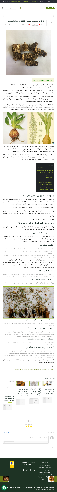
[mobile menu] (20, 8)
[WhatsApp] (34, 471)
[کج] (7, 442)
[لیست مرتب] (11, 442)
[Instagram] (26, 471)
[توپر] (5, 442)
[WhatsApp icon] (9, 2)
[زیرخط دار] (9, 442)
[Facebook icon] (7, 2)
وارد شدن (5, 432)
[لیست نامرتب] (13, 442)
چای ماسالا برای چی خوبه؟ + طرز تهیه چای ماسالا (49, 391)
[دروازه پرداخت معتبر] (12, 467)
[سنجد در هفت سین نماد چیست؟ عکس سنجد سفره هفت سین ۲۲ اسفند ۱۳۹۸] (55, 479)
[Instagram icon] (5, 2)
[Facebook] (30, 471)
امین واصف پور (35, 24)
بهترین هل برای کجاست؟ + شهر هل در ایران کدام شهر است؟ (22, 392)
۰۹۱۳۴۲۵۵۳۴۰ (33, 1)
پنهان (49, 165)
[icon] (3, 2)
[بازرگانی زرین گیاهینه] (50, 8)
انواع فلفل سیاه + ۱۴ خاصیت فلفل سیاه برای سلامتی (9, 398)
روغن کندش (51, 260)
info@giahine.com (15, 1)
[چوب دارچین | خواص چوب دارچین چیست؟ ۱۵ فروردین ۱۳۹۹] (1, 479)
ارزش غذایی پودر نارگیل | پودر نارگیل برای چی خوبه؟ (36, 392)
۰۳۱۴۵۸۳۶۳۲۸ (25, 1)
